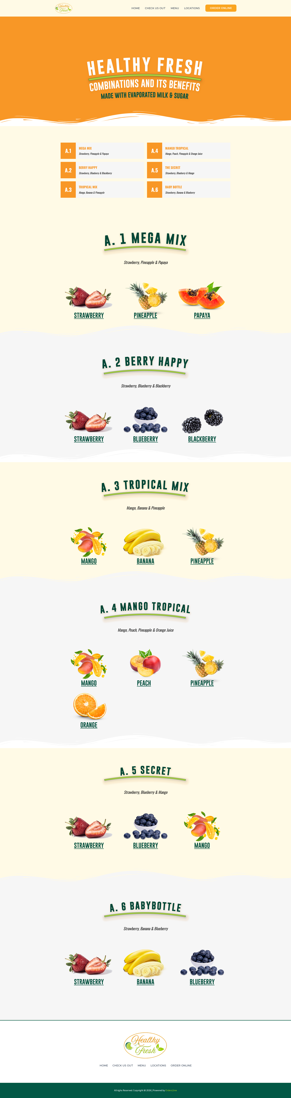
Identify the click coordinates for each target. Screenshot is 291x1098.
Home (135, 8)
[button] (220, 8)
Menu (175, 8)
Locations (192, 8)
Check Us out (155, 8)
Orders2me (171, 1090)
